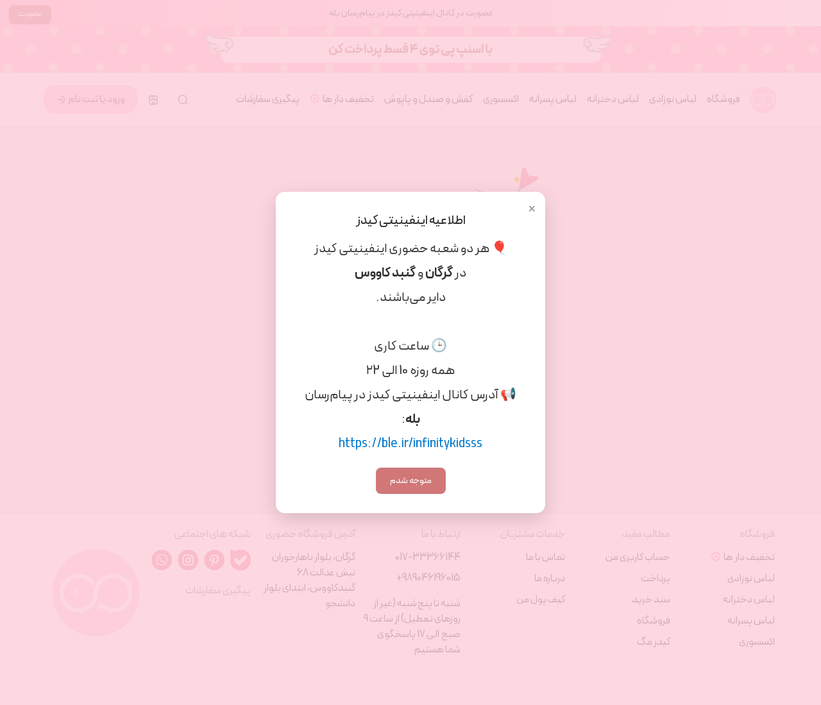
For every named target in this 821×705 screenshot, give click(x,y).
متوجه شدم (411, 481)
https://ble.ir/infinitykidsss (410, 444)
